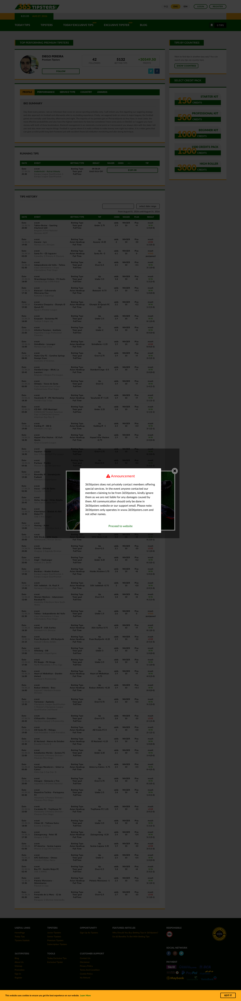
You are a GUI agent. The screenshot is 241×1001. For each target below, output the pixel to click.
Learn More (85, 995)
